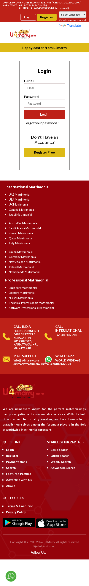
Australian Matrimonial (23, 223)
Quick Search (60, 455)
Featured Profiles (18, 474)
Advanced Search (63, 468)
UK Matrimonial (19, 204)
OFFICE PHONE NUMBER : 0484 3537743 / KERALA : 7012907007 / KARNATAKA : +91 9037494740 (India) (41, 4)
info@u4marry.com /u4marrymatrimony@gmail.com (35, 362)
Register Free (44, 152)
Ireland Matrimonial (21, 267)
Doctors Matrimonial (22, 292)
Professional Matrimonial (26, 280)
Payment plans (16, 461)
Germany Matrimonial (23, 257)
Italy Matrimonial (19, 243)
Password (31, 96)
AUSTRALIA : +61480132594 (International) (44, 8)
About (10, 486)
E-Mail (29, 81)
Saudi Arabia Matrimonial (25, 228)
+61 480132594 (66, 335)
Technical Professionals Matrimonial (31, 303)
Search (11, 468)
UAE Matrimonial (19, 194)
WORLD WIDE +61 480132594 (67, 362)
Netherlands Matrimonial (24, 272)
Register (46, 17)
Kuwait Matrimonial (21, 233)
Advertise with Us (19, 480)
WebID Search (61, 461)
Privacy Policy (16, 512)
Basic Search (59, 449)
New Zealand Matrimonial (25, 262)
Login (28, 17)
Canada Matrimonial (22, 209)
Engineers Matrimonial (23, 287)
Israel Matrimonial (20, 214)
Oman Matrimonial (21, 252)
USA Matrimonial (19, 199)
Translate (74, 25)
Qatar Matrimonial (20, 238)
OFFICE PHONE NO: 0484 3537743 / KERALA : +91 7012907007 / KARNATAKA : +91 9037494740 (26, 339)
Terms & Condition (19, 506)
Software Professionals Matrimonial (31, 307)
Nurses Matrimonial (21, 298)
